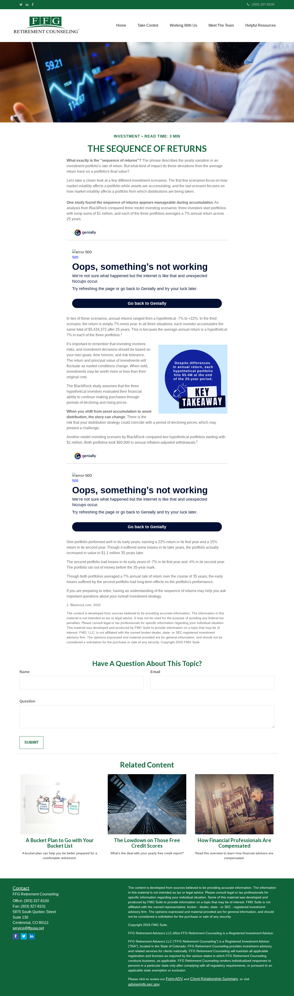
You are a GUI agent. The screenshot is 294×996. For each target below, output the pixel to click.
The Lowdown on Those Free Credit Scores (147, 843)
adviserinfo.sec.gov (144, 984)
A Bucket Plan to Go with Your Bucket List (60, 843)
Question (27, 701)
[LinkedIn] (27, 4)
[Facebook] (33, 4)
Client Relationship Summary (214, 979)
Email (155, 672)
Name (25, 672)
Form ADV (174, 979)
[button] (148, 25)
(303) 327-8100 (263, 4)
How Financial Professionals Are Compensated (234, 843)
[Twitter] (21, 4)
